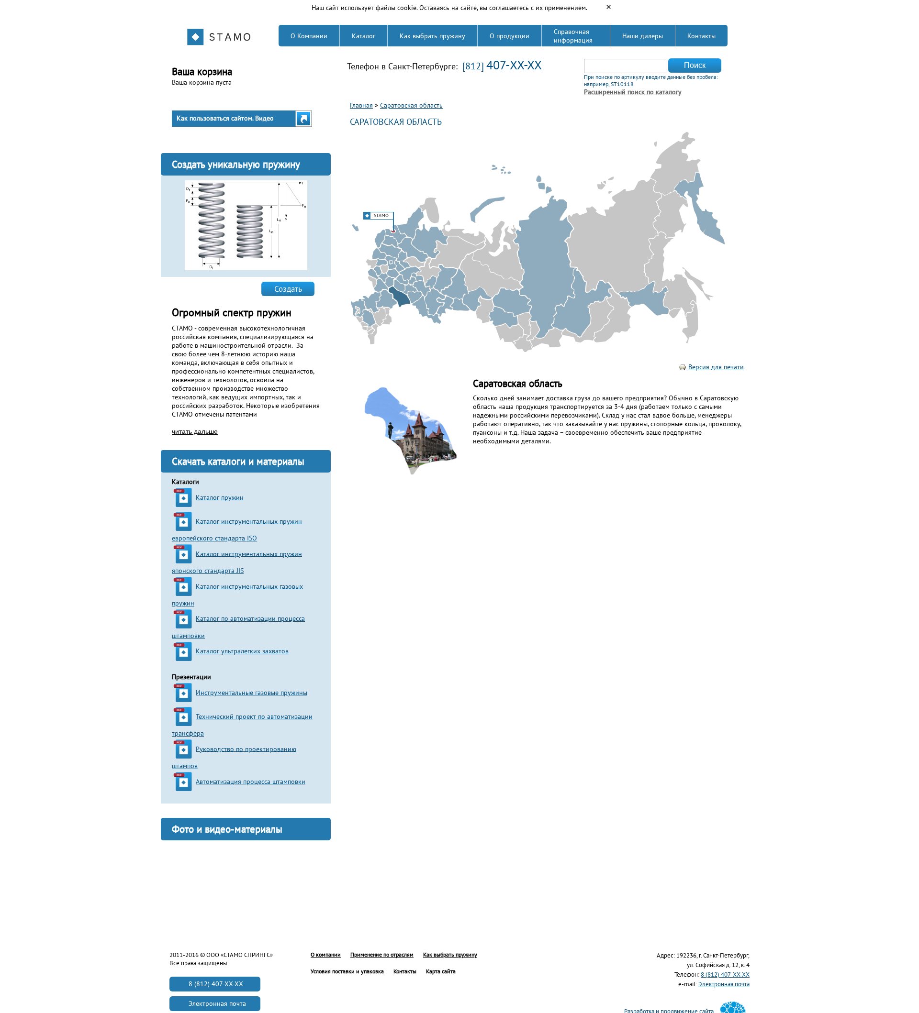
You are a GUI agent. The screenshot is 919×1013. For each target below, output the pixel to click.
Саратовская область (411, 105)
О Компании (309, 36)
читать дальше (195, 431)
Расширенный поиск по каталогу (633, 92)
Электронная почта (724, 984)
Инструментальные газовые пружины (251, 692)
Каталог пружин (220, 497)
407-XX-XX (514, 65)
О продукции (509, 36)
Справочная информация (573, 35)
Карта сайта (441, 971)
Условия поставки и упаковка (347, 971)
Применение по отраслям (382, 954)
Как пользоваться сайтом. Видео (225, 118)
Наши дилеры (642, 36)
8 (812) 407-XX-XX (725, 974)
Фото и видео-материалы (227, 829)
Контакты (701, 36)
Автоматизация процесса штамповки (250, 781)
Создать (288, 289)
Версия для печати (716, 367)
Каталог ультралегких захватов (242, 651)
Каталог (363, 36)
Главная (361, 105)
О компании (326, 954)
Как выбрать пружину (432, 36)
